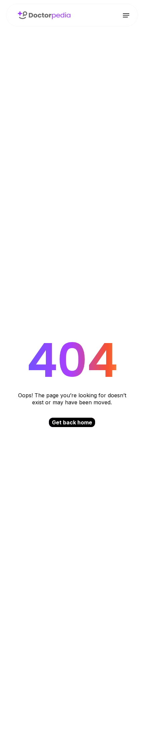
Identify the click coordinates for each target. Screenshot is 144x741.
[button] (126, 15)
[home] (42, 15)
